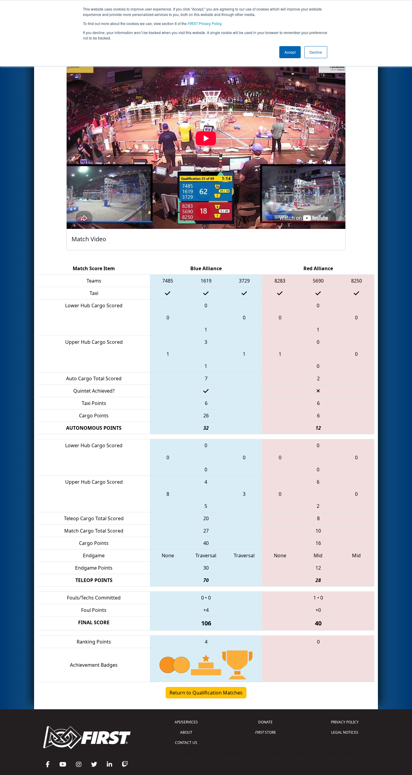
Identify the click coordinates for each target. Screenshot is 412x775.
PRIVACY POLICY (345, 722)
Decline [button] (315, 52)
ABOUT (186, 732)
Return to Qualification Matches (206, 692)
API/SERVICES (186, 722)
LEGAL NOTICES (344, 732)
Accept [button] (290, 52)
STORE (265, 732)
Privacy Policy (204, 23)
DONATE (265, 722)
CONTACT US (186, 742)
